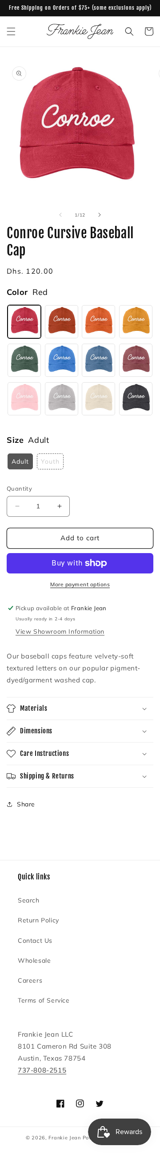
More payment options (80, 584)
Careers (30, 980)
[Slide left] (60, 215)
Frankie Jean (64, 1138)
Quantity (19, 488)
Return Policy (38, 920)
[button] (11, 31)
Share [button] (26, 804)
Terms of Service (44, 1000)
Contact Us (35, 941)
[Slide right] (99, 215)
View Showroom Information (60, 631)
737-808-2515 (42, 1070)
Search (29, 900)
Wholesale (34, 960)
